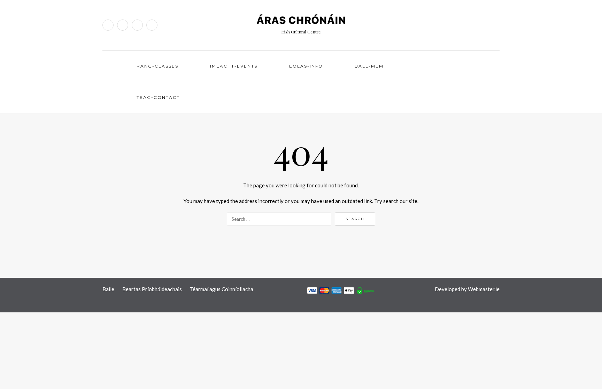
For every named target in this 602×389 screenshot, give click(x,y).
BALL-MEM (369, 66)
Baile (108, 289)
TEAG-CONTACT (158, 97)
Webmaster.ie (484, 289)
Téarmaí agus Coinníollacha (221, 289)
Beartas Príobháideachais (152, 289)
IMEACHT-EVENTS (233, 66)
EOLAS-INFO (306, 66)
